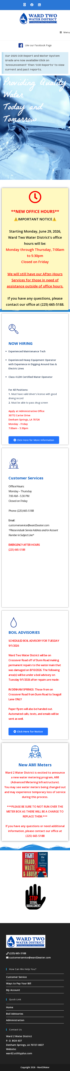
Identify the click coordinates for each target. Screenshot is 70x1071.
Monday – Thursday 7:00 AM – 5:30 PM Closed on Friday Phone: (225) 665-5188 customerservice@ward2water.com (33, 510)
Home (9, 1007)
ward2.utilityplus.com (19, 1053)
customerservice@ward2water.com (30, 957)
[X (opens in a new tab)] (24, 4)
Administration (15, 1020)
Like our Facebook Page (38, 45)
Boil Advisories (14, 1013)
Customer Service (16, 977)
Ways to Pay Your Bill (18, 983)
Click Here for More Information (35, 440)
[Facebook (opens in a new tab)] (31, 4)
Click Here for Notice (30, 731)
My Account (13, 990)
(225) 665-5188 (17, 953)
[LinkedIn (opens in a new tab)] (38, 4)
